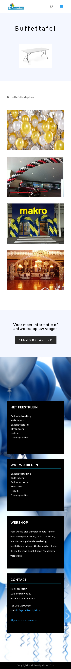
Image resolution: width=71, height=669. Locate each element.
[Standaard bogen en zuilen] (35, 243)
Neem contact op (36, 340)
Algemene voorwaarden (23, 620)
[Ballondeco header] (35, 289)
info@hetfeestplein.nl (28, 610)
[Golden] (35, 149)
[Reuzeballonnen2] (35, 196)
